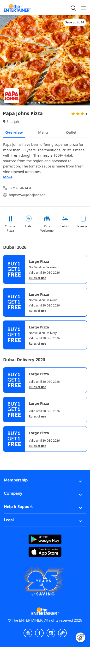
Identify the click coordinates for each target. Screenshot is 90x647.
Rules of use (37, 278)
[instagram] (51, 633)
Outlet (71, 132)
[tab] (7, 456)
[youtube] (28, 633)
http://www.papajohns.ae (27, 195)
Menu (43, 132)
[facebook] (39, 633)
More (7, 176)
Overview (14, 132)
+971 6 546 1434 (20, 188)
